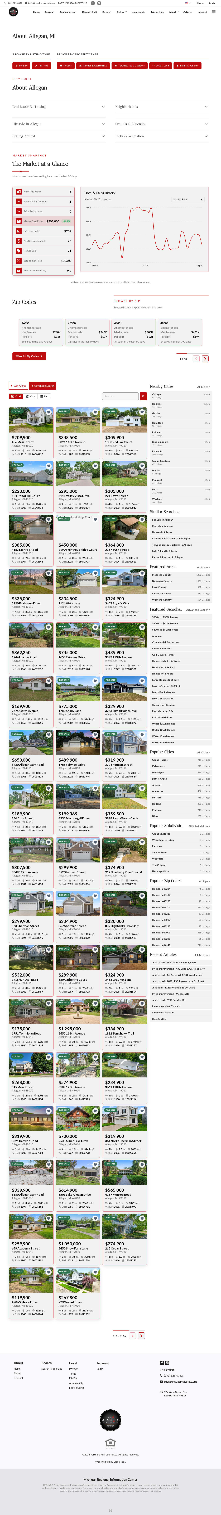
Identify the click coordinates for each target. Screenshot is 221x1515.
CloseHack (119, 1461)
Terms (72, 1373)
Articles (187, 11)
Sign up (200, 3)
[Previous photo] (13, 420)
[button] (43, 221)
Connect (202, 11)
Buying (106, 11)
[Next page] (141, 1335)
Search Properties (51, 1368)
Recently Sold (89, 11)
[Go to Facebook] (93, 3)
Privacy (73, 1368)
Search (49, 11)
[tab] (16, 396)
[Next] (205, 358)
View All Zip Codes (27, 356)
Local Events (138, 11)
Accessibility (76, 1382)
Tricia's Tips (157, 11)
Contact (18, 1377)
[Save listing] (49, 412)
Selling (120, 11)
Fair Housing (76, 1387)
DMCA (73, 1378)
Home (36, 11)
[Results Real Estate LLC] (110, 1420)
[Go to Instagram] (99, 3)
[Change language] (188, 3)
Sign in (212, 3)
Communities (67, 11)
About (172, 11)
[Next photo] (49, 420)
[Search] (143, 396)
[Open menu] (214, 12)
